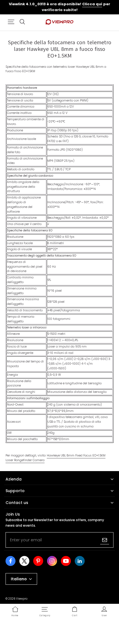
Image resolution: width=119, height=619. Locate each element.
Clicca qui (92, 4)
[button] (11, 21)
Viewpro (21, 599)
